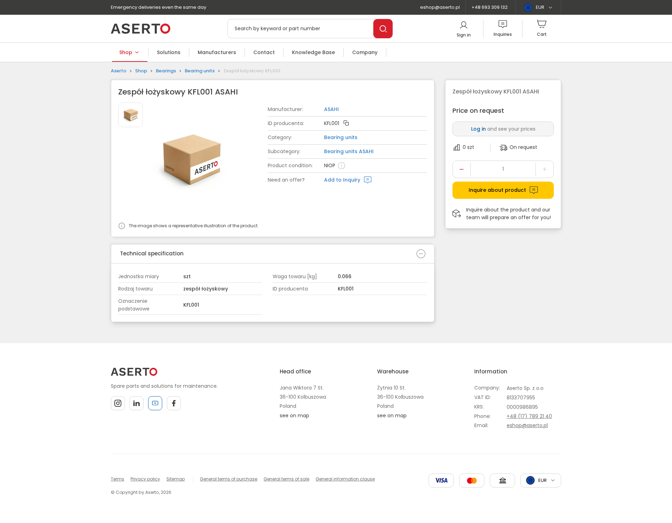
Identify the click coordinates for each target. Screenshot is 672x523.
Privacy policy (145, 479)
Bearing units (200, 70)
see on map (294, 415)
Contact (264, 52)
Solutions (168, 52)
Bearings (166, 70)
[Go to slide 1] (130, 115)
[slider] (210, 160)
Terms (117, 479)
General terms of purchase (228, 479)
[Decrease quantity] (461, 169)
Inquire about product (497, 190)
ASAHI (331, 109)
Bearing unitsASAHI (349, 151)
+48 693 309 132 (489, 7)
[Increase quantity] (544, 169)
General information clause (345, 479)
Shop (125, 52)
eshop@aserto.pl (440, 7)
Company (365, 52)
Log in (478, 128)
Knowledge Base (313, 52)
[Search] (383, 28)
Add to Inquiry (342, 179)
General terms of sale (286, 479)
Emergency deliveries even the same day (158, 7)
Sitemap (175, 479)
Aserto (118, 70)
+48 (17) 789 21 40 (529, 416)
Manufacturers (217, 52)
